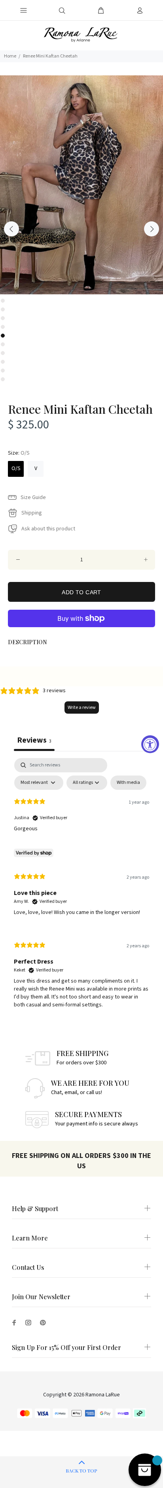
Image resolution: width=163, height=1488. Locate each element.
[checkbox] (128, 783)
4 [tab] (3, 327)
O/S (16, 468)
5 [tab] (3, 336)
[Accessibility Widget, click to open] (150, 744)
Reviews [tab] (34, 740)
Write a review (82, 707)
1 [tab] (3, 301)
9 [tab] (3, 370)
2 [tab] (3, 309)
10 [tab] (3, 379)
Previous (11, 228)
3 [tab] (3, 318)
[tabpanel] (81, 184)
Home (10, 56)
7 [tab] (3, 353)
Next (151, 228)
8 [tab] (3, 362)
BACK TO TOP (81, 1470)
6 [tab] (3, 344)
